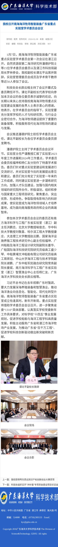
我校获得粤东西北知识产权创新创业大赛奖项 (32, 479)
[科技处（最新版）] (28, 4)
